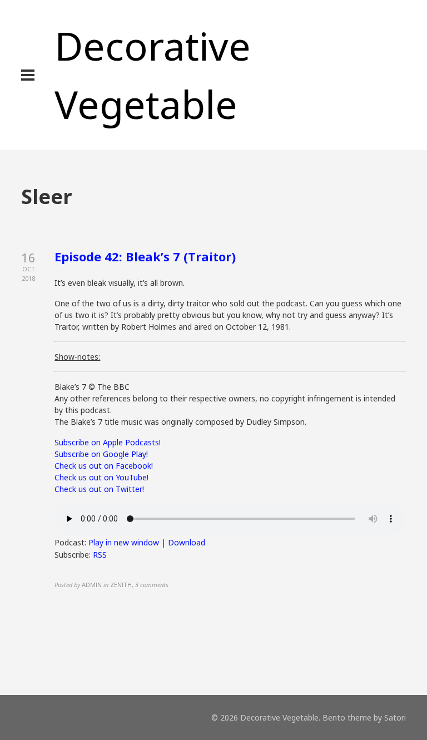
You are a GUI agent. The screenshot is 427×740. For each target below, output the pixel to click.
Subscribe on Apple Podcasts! (107, 442)
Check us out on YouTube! (101, 477)
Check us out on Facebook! (103, 465)
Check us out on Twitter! (99, 489)
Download (186, 542)
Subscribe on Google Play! (101, 454)
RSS (100, 554)
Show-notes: (77, 356)
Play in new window (123, 542)
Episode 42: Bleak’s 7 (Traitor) (145, 256)
